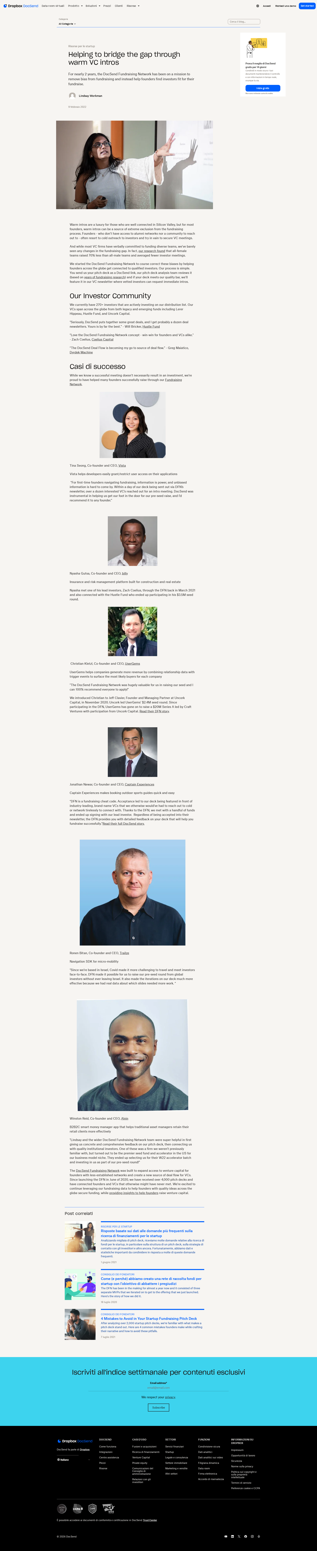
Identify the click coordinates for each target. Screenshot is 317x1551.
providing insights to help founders (133, 1193)
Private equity (139, 1462)
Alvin (124, 1118)
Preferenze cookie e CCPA (245, 1488)
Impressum (237, 1450)
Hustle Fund (151, 326)
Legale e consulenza (176, 1457)
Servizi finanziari (174, 1446)
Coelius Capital (102, 339)
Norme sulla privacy (242, 1466)
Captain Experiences (139, 784)
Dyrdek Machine (81, 352)
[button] (263, 88)
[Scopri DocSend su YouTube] (226, 1537)
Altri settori (171, 1473)
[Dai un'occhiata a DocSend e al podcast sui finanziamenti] (259, 1537)
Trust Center (150, 1520)
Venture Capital (141, 1457)
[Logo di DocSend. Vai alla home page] (20, 6)
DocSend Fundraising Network (98, 1170)
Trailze (124, 953)
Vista (122, 465)
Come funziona (107, 1446)
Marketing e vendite (176, 1468)
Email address (158, 1383)
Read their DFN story (154, 711)
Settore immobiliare (176, 1462)
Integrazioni (105, 1452)
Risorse (103, 1468)
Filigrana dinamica (208, 1462)
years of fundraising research (104, 277)
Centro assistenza (109, 1457)
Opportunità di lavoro (243, 1455)
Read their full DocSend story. (123, 823)
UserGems (132, 663)
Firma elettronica (207, 1473)
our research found (152, 251)
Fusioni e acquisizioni (144, 1446)
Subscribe (158, 1407)
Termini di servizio (241, 1482)
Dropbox (85, 1449)
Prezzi (102, 1462)
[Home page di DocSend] (74, 1441)
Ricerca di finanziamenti (145, 1452)
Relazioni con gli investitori (141, 1480)
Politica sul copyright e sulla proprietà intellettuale (244, 1474)
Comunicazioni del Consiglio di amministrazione (142, 1471)
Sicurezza (236, 1460)
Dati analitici (205, 1452)
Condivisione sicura (209, 1446)
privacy (170, 1397)
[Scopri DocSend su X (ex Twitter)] (239, 1537)
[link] (267, 6)
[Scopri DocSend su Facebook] (245, 1537)
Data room (204, 1468)
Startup (169, 1452)
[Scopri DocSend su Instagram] (252, 1537)
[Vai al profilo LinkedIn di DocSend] (232, 1537)
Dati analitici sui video (210, 1457)
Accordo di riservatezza (211, 1479)
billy (125, 573)
